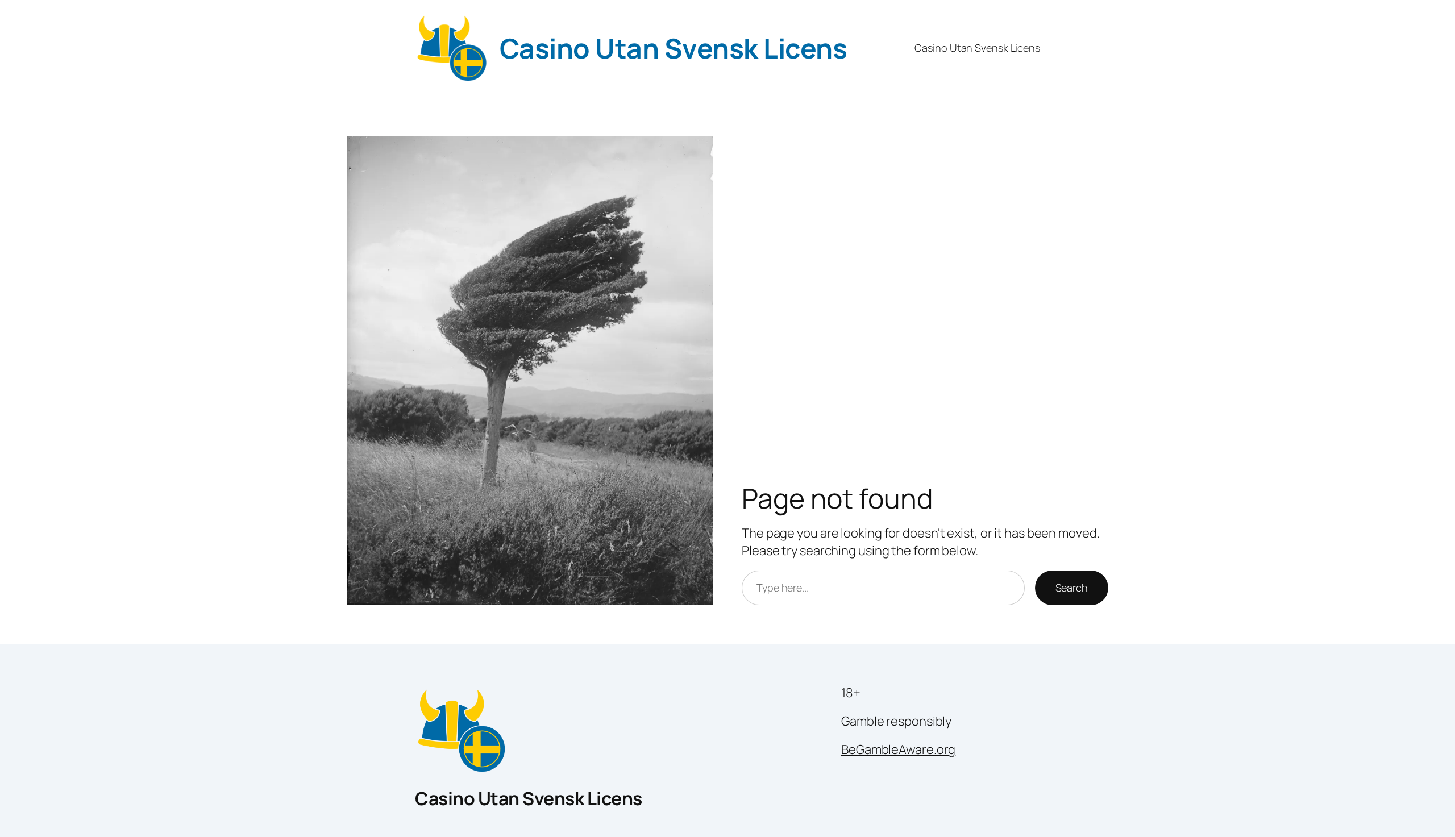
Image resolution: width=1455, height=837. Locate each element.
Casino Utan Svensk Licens (673, 48)
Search (1071, 587)
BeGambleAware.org (898, 749)
